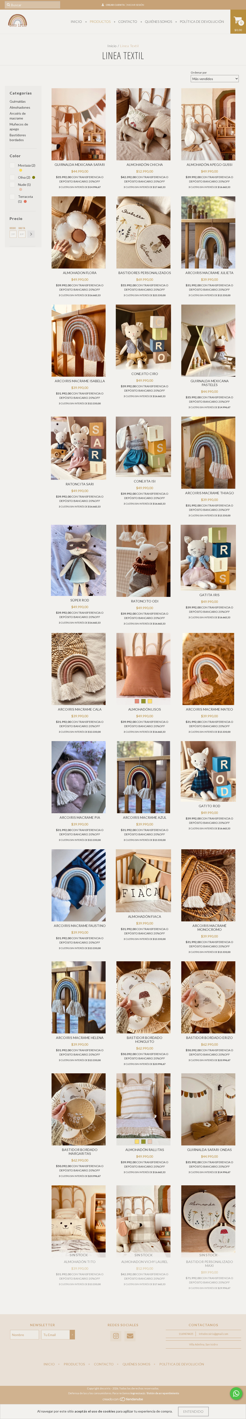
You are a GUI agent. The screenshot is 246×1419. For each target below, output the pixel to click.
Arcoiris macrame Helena (80, 1038)
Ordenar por (199, 72)
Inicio (76, 21)
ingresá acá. (137, 1393)
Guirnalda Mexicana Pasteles (210, 383)
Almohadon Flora (80, 273)
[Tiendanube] (123, 1400)
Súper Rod (79, 600)
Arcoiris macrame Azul (144, 817)
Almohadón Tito (80, 1262)
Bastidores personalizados (144, 273)
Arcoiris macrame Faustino (80, 926)
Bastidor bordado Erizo (209, 1038)
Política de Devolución (201, 21)
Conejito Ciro (144, 374)
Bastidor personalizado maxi (209, 1264)
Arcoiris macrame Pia (80, 817)
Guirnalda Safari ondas (209, 1150)
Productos (100, 21)
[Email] (129, 1336)
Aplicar (31, 234)
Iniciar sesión (135, 4)
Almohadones (20, 107)
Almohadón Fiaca (144, 916)
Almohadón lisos (144, 709)
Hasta (21, 228)
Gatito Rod (209, 806)
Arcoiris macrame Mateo (209, 709)
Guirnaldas (18, 101)
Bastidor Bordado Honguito (144, 1040)
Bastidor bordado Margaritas (80, 1152)
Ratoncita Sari (80, 484)
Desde (13, 228)
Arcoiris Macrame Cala (80, 709)
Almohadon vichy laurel (144, 1262)
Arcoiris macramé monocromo (209, 927)
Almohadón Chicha (145, 165)
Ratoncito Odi (145, 601)
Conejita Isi (145, 481)
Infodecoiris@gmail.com (213, 1333)
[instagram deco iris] (115, 1336)
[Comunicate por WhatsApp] (236, 1393)
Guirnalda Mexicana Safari (80, 165)
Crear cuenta (115, 4)
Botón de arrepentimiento (163, 1393)
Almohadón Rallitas (144, 1150)
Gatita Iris (209, 595)
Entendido (193, 1411)
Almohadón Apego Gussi (210, 165)
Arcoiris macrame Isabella (80, 381)
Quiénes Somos (158, 21)
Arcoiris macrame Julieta (209, 273)
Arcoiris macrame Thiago (209, 493)
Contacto (127, 21)
